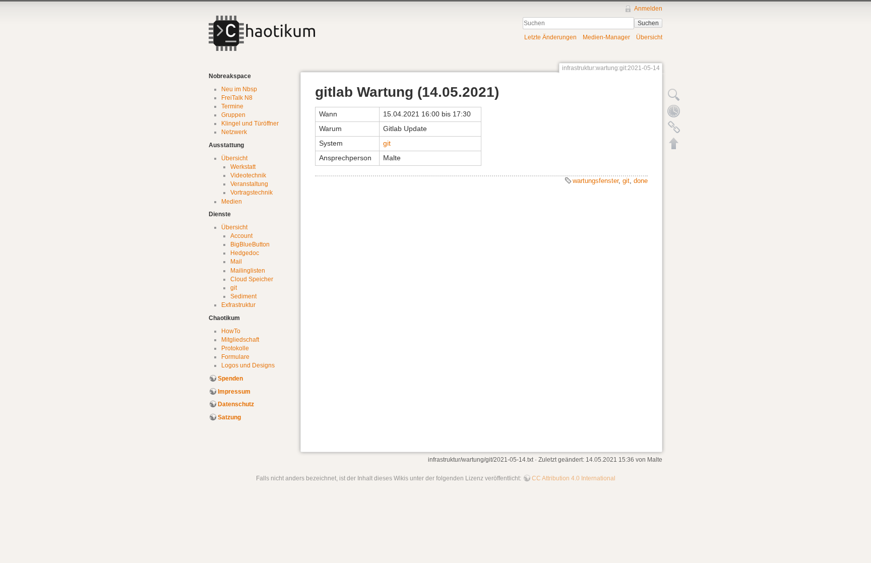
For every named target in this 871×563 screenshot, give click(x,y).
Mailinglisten (247, 270)
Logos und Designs (248, 365)
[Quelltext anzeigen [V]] (674, 95)
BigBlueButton (250, 244)
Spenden (230, 378)
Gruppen (233, 114)
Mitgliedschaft (240, 339)
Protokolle (235, 348)
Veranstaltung (249, 183)
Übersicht (649, 37)
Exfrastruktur (238, 304)
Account (241, 235)
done (641, 180)
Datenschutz (236, 404)
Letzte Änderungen (550, 37)
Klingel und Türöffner (250, 123)
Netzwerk (234, 132)
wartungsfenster (595, 180)
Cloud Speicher (251, 279)
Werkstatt (243, 166)
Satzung (229, 417)
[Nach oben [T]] (674, 143)
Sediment (243, 296)
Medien (231, 201)
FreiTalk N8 (237, 97)
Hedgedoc (244, 253)
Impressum (234, 391)
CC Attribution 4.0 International (573, 478)
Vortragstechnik (251, 192)
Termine (232, 106)
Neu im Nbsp (239, 89)
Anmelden (648, 8)
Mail (236, 261)
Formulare (235, 356)
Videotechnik (248, 175)
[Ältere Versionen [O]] (674, 111)
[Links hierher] (674, 127)
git (233, 287)
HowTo (230, 331)
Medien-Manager (606, 37)
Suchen (648, 23)
